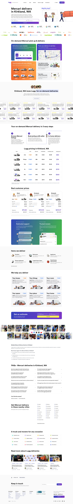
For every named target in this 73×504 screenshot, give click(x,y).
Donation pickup (17, 496)
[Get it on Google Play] (60, 494)
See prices (25, 22)
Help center (24, 492)
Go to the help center (22, 398)
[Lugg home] (9, 2)
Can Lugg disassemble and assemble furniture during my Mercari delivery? (17, 384)
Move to (51, 313)
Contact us (23, 494)
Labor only (16, 498)
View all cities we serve (40, 423)
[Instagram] (31, 332)
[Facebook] (34, 332)
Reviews (30, 492)
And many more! (14, 266)
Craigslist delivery (17, 494)
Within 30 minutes (24, 58)
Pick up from (40, 313)
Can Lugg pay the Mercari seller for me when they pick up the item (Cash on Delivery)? (19, 377)
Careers (30, 493)
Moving (16, 492)
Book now (62, 2)
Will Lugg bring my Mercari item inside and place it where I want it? (49, 383)
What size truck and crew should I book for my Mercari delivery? (22, 380)
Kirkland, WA (16, 477)
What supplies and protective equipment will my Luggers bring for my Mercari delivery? (45, 387)
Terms (15, 501)
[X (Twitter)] (39, 332)
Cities (30, 2)
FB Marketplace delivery (18, 495)
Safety (23, 495)
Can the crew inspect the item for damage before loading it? (47, 380)
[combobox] (18, 20)
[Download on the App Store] (56, 494)
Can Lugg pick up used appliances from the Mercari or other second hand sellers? (44, 377)
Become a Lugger (10, 497)
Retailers (34, 2)
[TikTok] (36, 332)
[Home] (11, 477)
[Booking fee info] (16, 206)
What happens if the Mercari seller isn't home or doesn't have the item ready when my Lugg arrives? (46, 373)
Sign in (57, 2)
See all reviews (36, 98)
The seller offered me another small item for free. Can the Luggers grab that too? (44, 391)
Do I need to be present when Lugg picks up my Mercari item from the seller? (44, 370)
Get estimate (47, 2)
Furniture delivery (17, 493)
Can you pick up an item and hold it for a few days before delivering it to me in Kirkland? (19, 391)
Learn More (41, 229)
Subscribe (59, 484)
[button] (10, 106)
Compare (9, 494)
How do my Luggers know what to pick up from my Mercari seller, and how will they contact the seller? (20, 370)
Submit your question (14, 398)
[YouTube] (41, 332)
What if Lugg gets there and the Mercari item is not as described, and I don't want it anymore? (19, 387)
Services (25, 2)
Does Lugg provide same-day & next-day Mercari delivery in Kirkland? (17, 373)
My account (24, 493)
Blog (9, 495)
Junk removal (17, 497)
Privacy (13, 501)
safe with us (43, 68)
